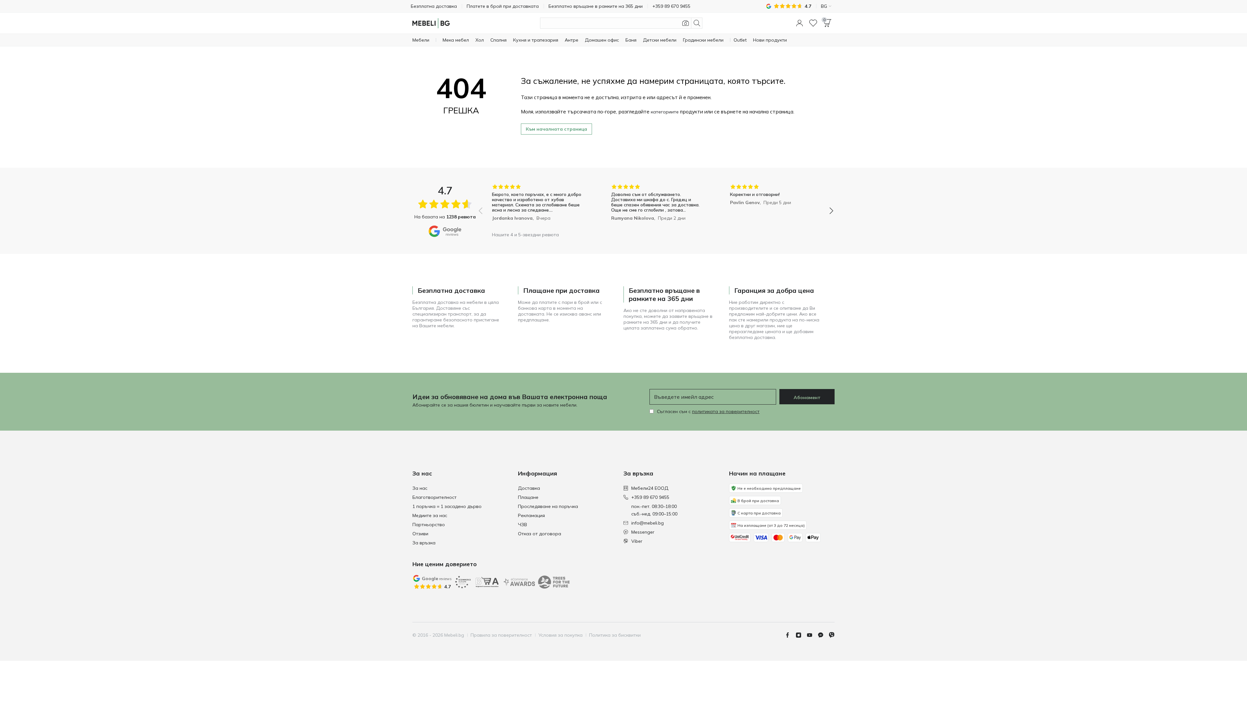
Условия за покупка (560, 635)
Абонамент (807, 397)
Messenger (642, 532)
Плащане (528, 497)
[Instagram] (801, 635)
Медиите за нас (429, 515)
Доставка (529, 488)
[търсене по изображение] (685, 23)
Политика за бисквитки (615, 635)
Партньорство (428, 524)
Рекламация (531, 515)
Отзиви (420, 534)
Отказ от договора (539, 534)
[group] (537, 206)
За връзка (423, 543)
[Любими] (813, 23)
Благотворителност (434, 497)
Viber (636, 541)
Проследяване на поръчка (548, 506)
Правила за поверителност (501, 635)
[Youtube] (812, 635)
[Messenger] (823, 635)
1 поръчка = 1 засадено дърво (447, 506)
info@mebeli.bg (647, 523)
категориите (665, 112)
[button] (799, 23)
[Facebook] (790, 635)
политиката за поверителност (726, 411)
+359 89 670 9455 (650, 497)
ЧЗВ (522, 524)
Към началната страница (556, 129)
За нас (419, 488)
